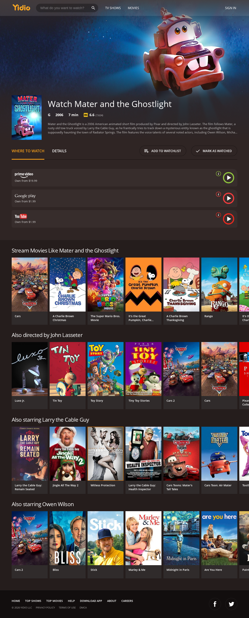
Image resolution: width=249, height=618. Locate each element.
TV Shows (113, 8)
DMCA (83, 607)
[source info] (217, 173)
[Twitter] (231, 604)
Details (59, 150)
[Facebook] (215, 604)
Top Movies (54, 601)
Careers (127, 601)
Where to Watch (28, 150)
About (111, 601)
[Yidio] (21, 8)
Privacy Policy (45, 607)
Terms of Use (67, 607)
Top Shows (33, 601)
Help (71, 601)
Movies (133, 8)
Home (16, 601)
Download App (91, 601)
